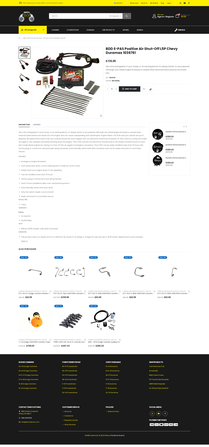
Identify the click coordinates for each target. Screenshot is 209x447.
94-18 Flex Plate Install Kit (158, 388)
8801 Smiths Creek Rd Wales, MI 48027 (28, 412)
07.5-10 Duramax (112, 379)
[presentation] (184, 126)
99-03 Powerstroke (69, 371)
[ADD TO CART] (47, 259)
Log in (169, 3)
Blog (162, 3)
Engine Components (82, 340)
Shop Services (70, 424)
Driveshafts (153, 371)
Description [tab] (24, 124)
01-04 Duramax (112, 366)
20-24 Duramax (112, 392)
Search (127, 16)
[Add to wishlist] (144, 89)
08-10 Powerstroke (69, 379)
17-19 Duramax (111, 388)
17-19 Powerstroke (69, 388)
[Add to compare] (150, 89)
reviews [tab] (37, 124)
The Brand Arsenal (117, 435)
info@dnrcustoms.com (30, 422)
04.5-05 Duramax (112, 371)
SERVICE (181, 30)
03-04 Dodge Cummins (28, 371)
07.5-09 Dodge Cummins (28, 379)
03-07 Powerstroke (69, 375)
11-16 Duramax (111, 384)
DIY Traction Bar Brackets (159, 379)
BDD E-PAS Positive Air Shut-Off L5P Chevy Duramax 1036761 (142, 50)
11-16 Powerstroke (69, 384)
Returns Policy (113, 411)
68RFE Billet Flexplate (157, 384)
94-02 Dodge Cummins (28, 366)
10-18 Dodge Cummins (27, 384)
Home (19, 38)
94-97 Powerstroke (69, 366)
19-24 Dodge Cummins (28, 388)
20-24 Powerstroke (69, 392)
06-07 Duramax (112, 375)
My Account (134, 3)
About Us (144, 3)
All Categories (114, 16)
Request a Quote (71, 420)
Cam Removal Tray (156, 366)
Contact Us (68, 416)
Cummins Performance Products (30, 291)
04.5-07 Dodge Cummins (28, 375)
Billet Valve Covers (156, 375)
